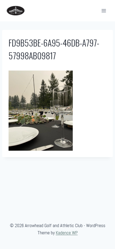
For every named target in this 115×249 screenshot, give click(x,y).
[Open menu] (104, 10)
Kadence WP (67, 233)
